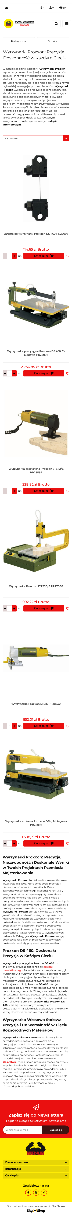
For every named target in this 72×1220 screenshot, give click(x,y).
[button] (63, 8)
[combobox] (36, 138)
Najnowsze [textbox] (11, 138)
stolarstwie (10, 1062)
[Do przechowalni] (67, 255)
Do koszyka (41, 255)
